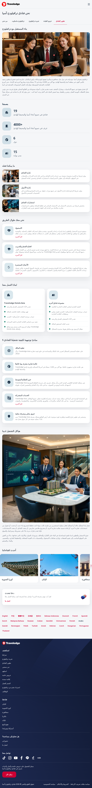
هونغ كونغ (5, 724)
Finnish (72, 621)
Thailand (5, 631)
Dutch (4, 621)
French (75, 616)
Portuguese (84, 626)
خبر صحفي (6, 667)
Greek (43, 626)
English (5, 616)
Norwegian (15, 626)
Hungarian (72, 626)
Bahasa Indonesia (52, 616)
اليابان (4, 704)
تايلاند (4, 720)
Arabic (81, 621)
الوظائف (5, 691)
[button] (89, 4)
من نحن (5, 21)
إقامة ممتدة (6, 679)
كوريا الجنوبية (6, 708)
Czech (61, 626)
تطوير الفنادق (60, 21)
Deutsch (65, 616)
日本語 (30, 616)
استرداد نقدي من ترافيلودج (11, 687)
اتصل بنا (7, 601)
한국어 (38, 616)
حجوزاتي (5, 741)
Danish (5, 626)
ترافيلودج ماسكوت (18, 21)
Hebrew (52, 626)
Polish (26, 626)
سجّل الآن (9, 774)
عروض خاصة (6, 675)
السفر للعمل (6, 683)
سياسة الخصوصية (49, 784)
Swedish (49, 621)
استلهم (4, 671)
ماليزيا (4, 716)
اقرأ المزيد (18, 237)
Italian (40, 621)
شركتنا (4, 655)
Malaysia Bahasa (17, 621)
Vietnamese (61, 621)
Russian (30, 621)
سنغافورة (5, 712)
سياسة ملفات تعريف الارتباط (80, 784)
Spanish (84, 616)
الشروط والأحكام (63, 784)
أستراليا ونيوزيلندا (8, 728)
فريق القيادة (47, 21)
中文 (12, 616)
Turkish (35, 626)
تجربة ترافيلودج (34, 21)
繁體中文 (21, 616)
